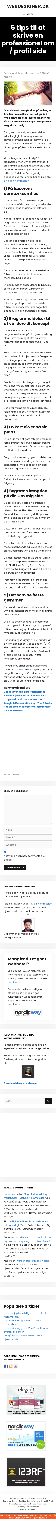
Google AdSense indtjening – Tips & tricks (28, 703)
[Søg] (48, 1101)
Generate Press (33, 1501)
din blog (19, 669)
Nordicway (14, 982)
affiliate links (41, 1504)
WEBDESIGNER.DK (28, 6)
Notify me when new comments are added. (24, 857)
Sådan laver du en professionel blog (24, 691)
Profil (51, 1501)
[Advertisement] (28, 742)
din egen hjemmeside (16, 180)
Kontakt (44, 1501)
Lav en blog (13, 774)
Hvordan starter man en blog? (33, 1260)
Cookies (22, 1501)
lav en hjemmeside (41, 903)
